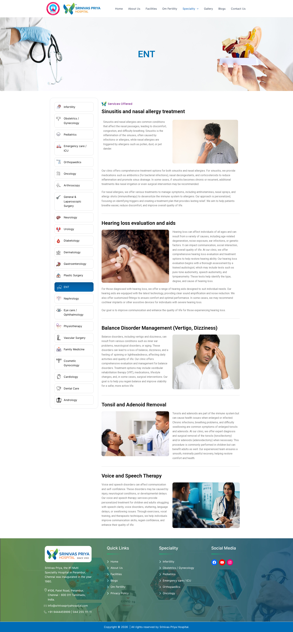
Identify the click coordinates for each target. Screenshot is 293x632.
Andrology (70, 400)
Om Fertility (169, 8)
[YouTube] (222, 562)
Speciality (189, 8)
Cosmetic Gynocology (71, 363)
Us (121, 567)
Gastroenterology (75, 263)
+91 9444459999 (59, 612)
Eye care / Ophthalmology (73, 312)
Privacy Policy (120, 593)
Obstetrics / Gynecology (71, 121)
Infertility (69, 107)
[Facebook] (214, 562)
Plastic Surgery (73, 275)
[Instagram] (230, 562)
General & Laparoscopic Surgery (72, 201)
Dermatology (72, 252)
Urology (69, 229)
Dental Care (71, 388)
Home (119, 8)
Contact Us (238, 8)
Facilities (151, 8)
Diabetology (72, 240)
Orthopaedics (72, 162)
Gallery (208, 8)
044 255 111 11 (82, 612)
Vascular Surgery (74, 337)
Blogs (222, 8)
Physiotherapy (73, 326)
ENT (66, 287)
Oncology (70, 173)
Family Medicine (74, 349)
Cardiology (71, 376)
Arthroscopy (72, 185)
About (115, 567)
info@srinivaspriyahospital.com (68, 605)
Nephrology (71, 298)
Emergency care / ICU (75, 148)
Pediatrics (70, 134)
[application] (197, 8)
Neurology (70, 217)
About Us (134, 8)
